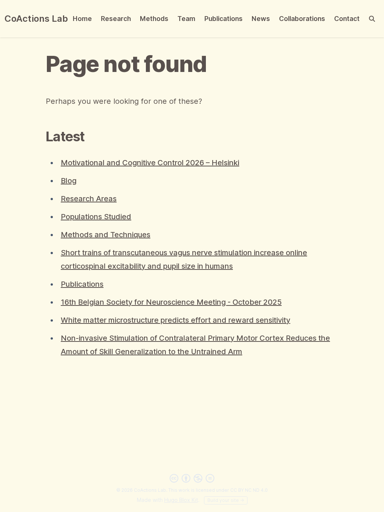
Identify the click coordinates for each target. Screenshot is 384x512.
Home (82, 18)
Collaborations (302, 18)
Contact (347, 18)
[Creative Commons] (192, 478)
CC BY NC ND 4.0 (249, 490)
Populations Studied (96, 216)
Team (186, 18)
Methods (154, 18)
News (261, 18)
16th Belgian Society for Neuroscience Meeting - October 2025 (171, 302)
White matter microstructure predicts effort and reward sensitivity (175, 320)
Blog (68, 180)
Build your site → (225, 500)
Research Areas (89, 198)
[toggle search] (372, 19)
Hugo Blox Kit (181, 500)
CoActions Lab (36, 18)
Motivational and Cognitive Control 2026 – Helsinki (150, 162)
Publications (223, 18)
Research (116, 18)
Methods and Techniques (105, 234)
